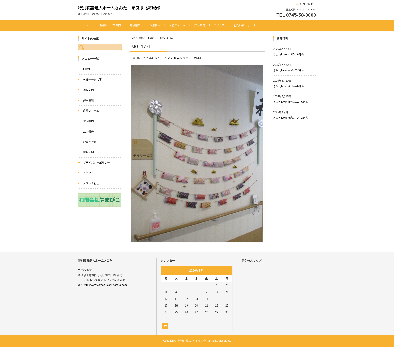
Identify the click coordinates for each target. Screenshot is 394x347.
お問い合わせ (242, 25)
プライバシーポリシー (96, 162)
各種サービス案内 (110, 25)
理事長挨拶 (89, 141)
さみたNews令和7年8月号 (288, 54)
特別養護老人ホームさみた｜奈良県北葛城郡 (119, 8)
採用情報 (155, 25)
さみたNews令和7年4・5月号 (290, 102)
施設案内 (135, 25)
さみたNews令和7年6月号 (288, 86)
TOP (132, 38)
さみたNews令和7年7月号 (288, 70)
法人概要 (88, 131)
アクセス (219, 25)
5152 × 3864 (171, 58)
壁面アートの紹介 (148, 38)
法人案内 (199, 25)
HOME (86, 25)
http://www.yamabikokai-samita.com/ (106, 284)
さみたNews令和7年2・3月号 (290, 117)
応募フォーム (177, 25)
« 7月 (164, 324)
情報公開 (88, 152)
